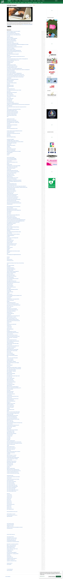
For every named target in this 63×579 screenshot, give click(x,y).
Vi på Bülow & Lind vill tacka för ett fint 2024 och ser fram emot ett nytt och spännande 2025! (18, 104)
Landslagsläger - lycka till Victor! (11, 452)
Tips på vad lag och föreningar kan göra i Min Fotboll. (13, 133)
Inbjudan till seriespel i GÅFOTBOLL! (11, 49)
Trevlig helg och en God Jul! (10, 61)
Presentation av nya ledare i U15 (11, 559)
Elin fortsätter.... (9, 439)
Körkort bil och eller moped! (10, 300)
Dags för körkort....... (9, 147)
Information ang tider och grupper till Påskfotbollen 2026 (14, 50)
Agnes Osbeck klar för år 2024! (10, 175)
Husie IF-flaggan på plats (10, 464)
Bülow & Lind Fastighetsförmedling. (11, 32)
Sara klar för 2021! (9, 506)
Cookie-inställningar (7, 576)
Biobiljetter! (8, 246)
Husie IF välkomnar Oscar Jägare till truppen (12, 486)
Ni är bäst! (8, 338)
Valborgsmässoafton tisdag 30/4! (11, 145)
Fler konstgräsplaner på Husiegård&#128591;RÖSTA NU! (14, 254)
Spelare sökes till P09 (9, 516)
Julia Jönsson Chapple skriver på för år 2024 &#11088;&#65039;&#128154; (16, 219)
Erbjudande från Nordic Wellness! (11, 189)
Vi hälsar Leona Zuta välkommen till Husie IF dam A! (13, 336)
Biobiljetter (8, 301)
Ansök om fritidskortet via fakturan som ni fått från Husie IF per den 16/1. (16, 56)
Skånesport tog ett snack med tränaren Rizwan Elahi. (13, 320)
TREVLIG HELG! (9, 127)
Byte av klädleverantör (9, 105)
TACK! (7, 116)
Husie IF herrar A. (9, 213)
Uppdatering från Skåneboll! (10, 524)
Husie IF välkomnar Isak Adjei (10, 482)
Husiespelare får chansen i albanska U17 (12, 558)
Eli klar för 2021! (9, 499)
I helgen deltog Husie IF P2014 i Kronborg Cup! (12, 121)
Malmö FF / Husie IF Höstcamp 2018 (11, 545)
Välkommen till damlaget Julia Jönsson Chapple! (13, 362)
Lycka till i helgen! (9, 290)
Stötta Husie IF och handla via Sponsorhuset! (12, 111)
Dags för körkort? (9, 307)
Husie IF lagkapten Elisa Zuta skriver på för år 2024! (13, 222)
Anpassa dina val (42, 576)
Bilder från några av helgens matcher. (11, 462)
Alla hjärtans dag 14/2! (9, 312)
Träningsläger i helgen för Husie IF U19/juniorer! (13, 140)
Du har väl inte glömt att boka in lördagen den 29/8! (13, 33)
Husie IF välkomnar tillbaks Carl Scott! (11, 491)
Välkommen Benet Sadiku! (10, 193)
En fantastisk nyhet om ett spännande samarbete (13, 541)
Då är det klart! (8, 438)
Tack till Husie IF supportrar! (10, 80)
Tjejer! (7, 264)
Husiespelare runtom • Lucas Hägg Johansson (12, 553)
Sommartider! (8, 123)
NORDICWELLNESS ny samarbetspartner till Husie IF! (13, 282)
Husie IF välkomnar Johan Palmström (11, 481)
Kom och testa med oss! (10, 81)
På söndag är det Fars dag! (10, 240)
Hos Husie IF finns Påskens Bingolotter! (12, 159)
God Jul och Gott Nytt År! (10, 207)
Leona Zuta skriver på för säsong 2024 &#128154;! (13, 201)
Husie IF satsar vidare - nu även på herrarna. (12, 337)
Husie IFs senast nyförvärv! (10, 480)
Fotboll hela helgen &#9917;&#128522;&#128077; (13, 457)
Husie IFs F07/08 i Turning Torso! (11, 534)
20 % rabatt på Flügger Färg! (10, 313)
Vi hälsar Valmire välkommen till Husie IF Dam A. (13, 396)
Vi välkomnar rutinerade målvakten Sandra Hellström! (13, 476)
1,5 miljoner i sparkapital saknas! (11, 440)
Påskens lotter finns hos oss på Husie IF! (12, 92)
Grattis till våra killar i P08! (10, 392)
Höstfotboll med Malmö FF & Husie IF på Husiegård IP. (13, 31)
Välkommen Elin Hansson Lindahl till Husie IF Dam (13, 469)
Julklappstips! (8, 230)
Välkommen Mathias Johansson (11, 547)
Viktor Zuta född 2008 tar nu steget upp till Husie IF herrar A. (14, 181)
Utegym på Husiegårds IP (10, 37)
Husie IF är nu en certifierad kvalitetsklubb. (12, 38)
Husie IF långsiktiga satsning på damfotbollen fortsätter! (14, 231)
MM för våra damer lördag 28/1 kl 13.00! (12, 318)
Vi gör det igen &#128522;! (10, 270)
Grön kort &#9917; (9, 564)
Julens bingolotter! (9, 211)
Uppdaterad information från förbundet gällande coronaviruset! (14, 527)
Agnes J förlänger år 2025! (10, 98)
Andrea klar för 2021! (9, 497)
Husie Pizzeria (8, 134)
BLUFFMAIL (8, 236)
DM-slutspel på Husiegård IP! (10, 139)
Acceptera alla (58, 576)
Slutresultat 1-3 (9, 402)
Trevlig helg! (8, 146)
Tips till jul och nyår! (9, 225)
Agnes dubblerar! (9, 428)
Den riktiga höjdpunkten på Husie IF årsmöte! (12, 415)
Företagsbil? (8, 252)
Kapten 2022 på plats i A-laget (10, 432)
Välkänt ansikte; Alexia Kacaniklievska (11, 433)
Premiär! (8, 87)
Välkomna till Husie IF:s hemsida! (11, 188)
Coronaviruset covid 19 (10, 528)
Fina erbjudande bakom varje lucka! (11, 223)
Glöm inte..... (8, 258)
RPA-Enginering (9, 135)
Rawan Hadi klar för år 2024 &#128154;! (12, 195)
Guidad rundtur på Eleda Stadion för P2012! (12, 128)
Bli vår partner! (8, 366)
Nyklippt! (8, 410)
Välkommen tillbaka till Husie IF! (11, 446)
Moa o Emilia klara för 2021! (10, 509)
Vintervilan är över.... (9, 325)
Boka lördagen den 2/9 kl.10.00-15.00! (11, 276)
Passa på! (8, 163)
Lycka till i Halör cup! (9, 397)
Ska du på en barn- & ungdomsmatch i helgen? (12, 43)
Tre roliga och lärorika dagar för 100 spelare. (12, 458)
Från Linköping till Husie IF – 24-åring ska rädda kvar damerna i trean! (15, 74)
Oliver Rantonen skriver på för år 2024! (11, 200)
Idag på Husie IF (9, 288)
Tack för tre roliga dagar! (10, 241)
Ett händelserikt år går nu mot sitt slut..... (12, 331)
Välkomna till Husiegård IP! (10, 404)
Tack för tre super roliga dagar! (10, 157)
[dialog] (50, 574)
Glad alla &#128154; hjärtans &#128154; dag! (12, 170)
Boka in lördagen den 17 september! (11, 361)
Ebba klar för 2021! (9, 505)
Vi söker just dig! (9, 169)
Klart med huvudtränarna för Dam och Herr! (12, 511)
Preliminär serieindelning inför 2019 (11, 546)
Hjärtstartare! (8, 55)
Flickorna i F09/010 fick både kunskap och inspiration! (13, 451)
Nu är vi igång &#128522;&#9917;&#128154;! (12, 289)
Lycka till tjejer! (8, 390)
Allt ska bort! (8, 493)
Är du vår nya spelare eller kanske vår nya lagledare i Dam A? (14, 295)
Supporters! (8, 408)
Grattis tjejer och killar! (9, 242)
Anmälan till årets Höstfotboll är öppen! (12, 115)
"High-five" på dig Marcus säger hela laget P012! (13, 271)
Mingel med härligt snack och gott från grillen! (12, 349)
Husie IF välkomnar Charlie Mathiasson (11, 487)
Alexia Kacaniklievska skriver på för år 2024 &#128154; (13, 206)
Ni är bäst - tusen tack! (9, 228)
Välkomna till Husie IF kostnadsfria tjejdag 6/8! (12, 386)
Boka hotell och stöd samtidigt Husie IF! (12, 416)
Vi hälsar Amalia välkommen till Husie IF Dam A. (13, 398)
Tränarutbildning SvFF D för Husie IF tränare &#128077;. (13, 165)
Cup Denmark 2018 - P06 (10, 557)
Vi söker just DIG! (9, 314)
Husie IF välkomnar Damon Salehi (11, 488)
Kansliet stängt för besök (10, 475)
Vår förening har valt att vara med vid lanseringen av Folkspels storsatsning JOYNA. (17, 187)
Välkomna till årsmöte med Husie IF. (11, 302)
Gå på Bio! (8, 249)
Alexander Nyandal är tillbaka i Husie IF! (11, 183)
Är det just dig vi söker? (10, 284)
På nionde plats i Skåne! (10, 62)
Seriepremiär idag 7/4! (9, 563)
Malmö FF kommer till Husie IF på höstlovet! (12, 355)
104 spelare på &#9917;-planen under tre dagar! (13, 343)
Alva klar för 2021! (9, 500)
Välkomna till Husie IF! (9, 294)
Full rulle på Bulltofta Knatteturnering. (11, 540)
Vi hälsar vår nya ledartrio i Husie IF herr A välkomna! (13, 234)
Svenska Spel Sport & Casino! (10, 409)
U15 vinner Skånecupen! (10, 569)
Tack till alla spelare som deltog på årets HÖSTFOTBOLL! (14, 109)
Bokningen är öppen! (9, 164)
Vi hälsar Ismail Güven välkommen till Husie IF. (12, 194)
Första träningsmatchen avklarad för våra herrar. (13, 319)
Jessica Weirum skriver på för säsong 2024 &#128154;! (13, 199)
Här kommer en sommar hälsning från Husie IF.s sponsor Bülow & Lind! (15, 75)
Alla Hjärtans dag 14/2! (9, 176)
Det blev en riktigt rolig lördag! (10, 378)
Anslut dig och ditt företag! (10, 391)
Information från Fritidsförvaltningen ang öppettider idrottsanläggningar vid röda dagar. (17, 44)
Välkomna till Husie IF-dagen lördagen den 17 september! (14, 367)
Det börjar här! (8, 63)
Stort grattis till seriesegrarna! (10, 267)
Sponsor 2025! (8, 91)
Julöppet (8, 445)
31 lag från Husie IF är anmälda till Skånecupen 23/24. (13, 218)
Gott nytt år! (8, 330)
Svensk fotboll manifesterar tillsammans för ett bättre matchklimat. (15, 141)
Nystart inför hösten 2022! (10, 379)
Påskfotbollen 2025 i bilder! (10, 85)
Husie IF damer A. (9, 212)
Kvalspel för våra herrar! (10, 247)
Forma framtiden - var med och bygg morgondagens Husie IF (14, 68)
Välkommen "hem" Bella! (10, 224)
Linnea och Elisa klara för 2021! (10, 504)
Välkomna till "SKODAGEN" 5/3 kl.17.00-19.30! (12, 177)
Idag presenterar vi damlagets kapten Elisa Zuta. (13, 103)
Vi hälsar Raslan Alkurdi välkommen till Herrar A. (13, 332)
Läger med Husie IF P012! (10, 283)
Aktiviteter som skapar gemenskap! (11, 272)
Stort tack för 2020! (9, 494)
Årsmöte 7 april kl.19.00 (10, 420)
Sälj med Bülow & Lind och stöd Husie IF (12, 308)
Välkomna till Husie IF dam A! (10, 380)
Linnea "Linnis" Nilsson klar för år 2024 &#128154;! (13, 171)
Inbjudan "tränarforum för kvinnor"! (11, 216)
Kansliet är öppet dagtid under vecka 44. (12, 243)
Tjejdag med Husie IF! (9, 385)
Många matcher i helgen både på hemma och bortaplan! (14, 151)
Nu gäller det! (8, 248)
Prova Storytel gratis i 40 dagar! (10, 384)
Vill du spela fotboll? (9, 372)
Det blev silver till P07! (9, 374)
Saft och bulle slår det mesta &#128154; (12, 217)
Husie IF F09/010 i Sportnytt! (10, 523)
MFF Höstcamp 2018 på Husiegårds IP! (11, 552)
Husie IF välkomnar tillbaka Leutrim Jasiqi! (12, 485)
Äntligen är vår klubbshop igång (11, 468)
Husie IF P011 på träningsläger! (10, 354)
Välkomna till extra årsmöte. (10, 342)
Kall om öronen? (9, 450)
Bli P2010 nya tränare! (9, 344)
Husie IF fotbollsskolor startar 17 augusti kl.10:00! (13, 122)
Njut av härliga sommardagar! (10, 265)
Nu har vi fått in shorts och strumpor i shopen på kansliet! (14, 368)
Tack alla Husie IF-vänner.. (10, 463)
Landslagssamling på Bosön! (10, 235)
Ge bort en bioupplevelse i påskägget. (11, 158)
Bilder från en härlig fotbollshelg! (11, 373)
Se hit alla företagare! (11, 5)
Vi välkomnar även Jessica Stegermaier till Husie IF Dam (14, 470)
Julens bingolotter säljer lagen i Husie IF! (12, 110)
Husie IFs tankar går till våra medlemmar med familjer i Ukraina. (14, 422)
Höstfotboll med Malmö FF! (10, 360)
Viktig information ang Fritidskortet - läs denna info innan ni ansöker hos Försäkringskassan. (18, 69)
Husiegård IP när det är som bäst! (11, 403)
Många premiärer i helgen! (10, 414)
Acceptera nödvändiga (52, 576)
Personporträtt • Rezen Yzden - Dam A (11, 539)
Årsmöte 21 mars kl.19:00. (10, 306)
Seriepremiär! (8, 153)
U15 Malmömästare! (9, 551)
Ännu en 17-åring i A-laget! (10, 421)
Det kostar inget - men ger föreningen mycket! (12, 237)
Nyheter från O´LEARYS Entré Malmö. (11, 39)
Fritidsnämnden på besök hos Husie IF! (11, 45)
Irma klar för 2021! (9, 498)
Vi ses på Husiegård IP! (10, 152)
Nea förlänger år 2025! (9, 99)
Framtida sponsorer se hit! (10, 260)
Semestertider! (8, 266)
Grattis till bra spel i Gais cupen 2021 (11, 456)
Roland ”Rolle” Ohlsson (10, 93)
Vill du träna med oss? (9, 259)
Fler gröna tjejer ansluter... (10, 434)
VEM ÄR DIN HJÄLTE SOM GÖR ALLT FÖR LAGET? (13, 229)
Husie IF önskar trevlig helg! (10, 277)
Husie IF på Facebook (9, 570)
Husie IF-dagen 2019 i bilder (10, 536)
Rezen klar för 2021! (9, 503)
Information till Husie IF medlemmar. (11, 426)
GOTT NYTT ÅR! (9, 57)
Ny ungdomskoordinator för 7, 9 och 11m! (12, 515)
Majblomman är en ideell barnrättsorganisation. (13, 79)
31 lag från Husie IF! (9, 326)
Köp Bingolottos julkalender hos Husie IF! (12, 67)
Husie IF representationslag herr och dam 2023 (12, 278)
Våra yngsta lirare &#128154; (10, 348)
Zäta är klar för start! (9, 427)
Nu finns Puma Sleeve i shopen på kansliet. (12, 350)
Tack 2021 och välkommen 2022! (11, 444)
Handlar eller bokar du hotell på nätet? (11, 324)
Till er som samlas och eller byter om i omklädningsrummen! (14, 73)
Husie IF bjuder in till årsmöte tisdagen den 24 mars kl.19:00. (14, 51)
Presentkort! (8, 182)
